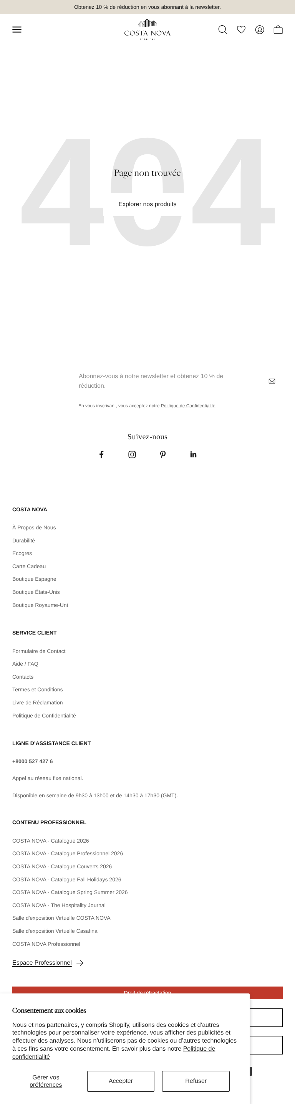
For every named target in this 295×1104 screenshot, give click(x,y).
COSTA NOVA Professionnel (46, 944)
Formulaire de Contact (39, 651)
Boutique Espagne (34, 579)
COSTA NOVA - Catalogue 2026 (50, 841)
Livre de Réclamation (37, 702)
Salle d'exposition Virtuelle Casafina (55, 931)
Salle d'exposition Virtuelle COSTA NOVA (61, 918)
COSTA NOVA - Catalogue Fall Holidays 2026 (66, 879)
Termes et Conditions (37, 689)
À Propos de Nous (34, 527)
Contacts (22, 677)
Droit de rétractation (147, 993)
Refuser (196, 1081)
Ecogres (22, 553)
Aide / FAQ (25, 664)
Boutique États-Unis (36, 592)
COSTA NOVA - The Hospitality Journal (59, 905)
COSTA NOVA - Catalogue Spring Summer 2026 (70, 892)
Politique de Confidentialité (188, 405)
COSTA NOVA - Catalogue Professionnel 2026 (67, 853)
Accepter (121, 1081)
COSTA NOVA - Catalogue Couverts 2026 (62, 866)
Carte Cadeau (29, 566)
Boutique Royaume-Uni (40, 605)
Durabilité (23, 540)
